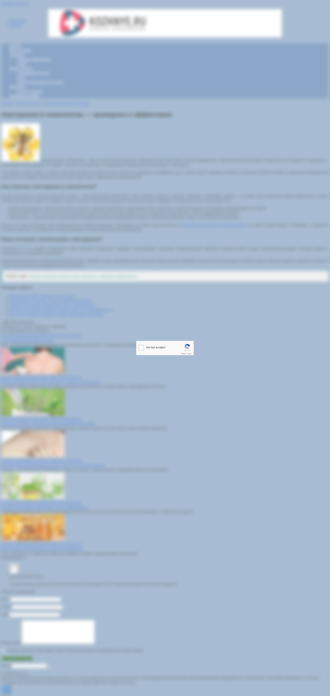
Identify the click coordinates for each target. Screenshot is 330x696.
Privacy (183, 353)
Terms (189, 353)
